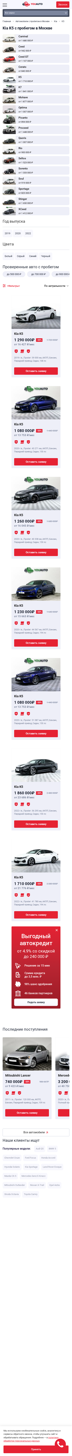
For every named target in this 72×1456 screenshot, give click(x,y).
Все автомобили (34, 1132)
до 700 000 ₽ (38, 274)
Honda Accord (48, 1157)
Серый (20, 256)
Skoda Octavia (11, 1194)
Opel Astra (54, 1185)
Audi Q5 (40, 1148)
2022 (28, 233)
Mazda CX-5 (10, 1176)
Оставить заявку (36, 371)
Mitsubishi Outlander (14, 1185)
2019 (7, 233)
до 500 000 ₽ (14, 274)
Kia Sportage (31, 1167)
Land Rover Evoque (52, 1167)
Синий (32, 256)
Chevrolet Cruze (12, 1157)
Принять (36, 1449)
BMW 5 (52, 1148)
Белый (8, 256)
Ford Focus (30, 1157)
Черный (45, 256)
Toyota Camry (30, 1194)
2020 (18, 233)
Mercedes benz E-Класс (33, 1176)
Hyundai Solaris (12, 1167)
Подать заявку (36, 1002)
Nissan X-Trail (37, 1185)
